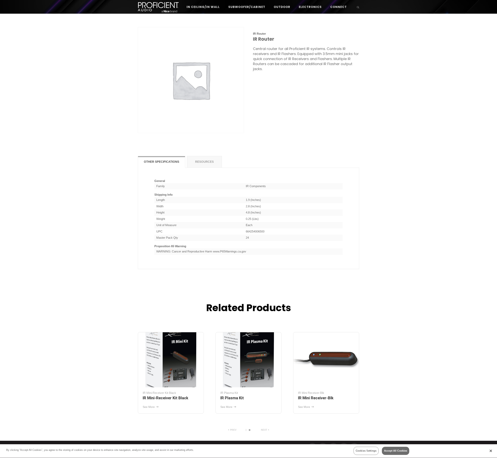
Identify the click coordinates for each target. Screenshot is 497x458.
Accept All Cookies (395, 450)
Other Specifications (161, 161)
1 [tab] (246, 430)
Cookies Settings (366, 450)
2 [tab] (249, 430)
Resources (204, 161)
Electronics (310, 7)
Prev (232, 430)
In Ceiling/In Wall (203, 7)
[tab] (161, 162)
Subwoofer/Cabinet (246, 7)
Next (264, 430)
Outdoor (282, 7)
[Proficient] (158, 7)
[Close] (491, 451)
